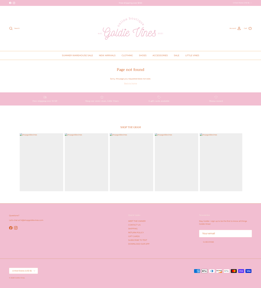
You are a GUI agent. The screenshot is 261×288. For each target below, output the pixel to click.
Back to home (130, 83)
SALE (176, 55)
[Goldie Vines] (130, 28)
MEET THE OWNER (137, 221)
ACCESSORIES (160, 55)
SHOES (143, 55)
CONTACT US (134, 225)
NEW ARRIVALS (107, 55)
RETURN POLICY (136, 232)
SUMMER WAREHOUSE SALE (77, 55)
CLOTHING (127, 55)
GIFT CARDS (134, 236)
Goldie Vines (20, 278)
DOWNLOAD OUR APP (139, 244)
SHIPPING (133, 228)
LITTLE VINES (192, 55)
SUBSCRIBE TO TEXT (137, 240)
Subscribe (208, 242)
